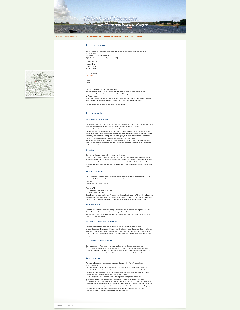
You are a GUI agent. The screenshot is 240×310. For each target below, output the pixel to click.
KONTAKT (129, 37)
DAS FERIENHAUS (93, 37)
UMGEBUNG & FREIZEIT (112, 37)
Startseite (59, 36)
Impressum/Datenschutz (71, 36)
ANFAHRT (139, 37)
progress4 (89, 75)
